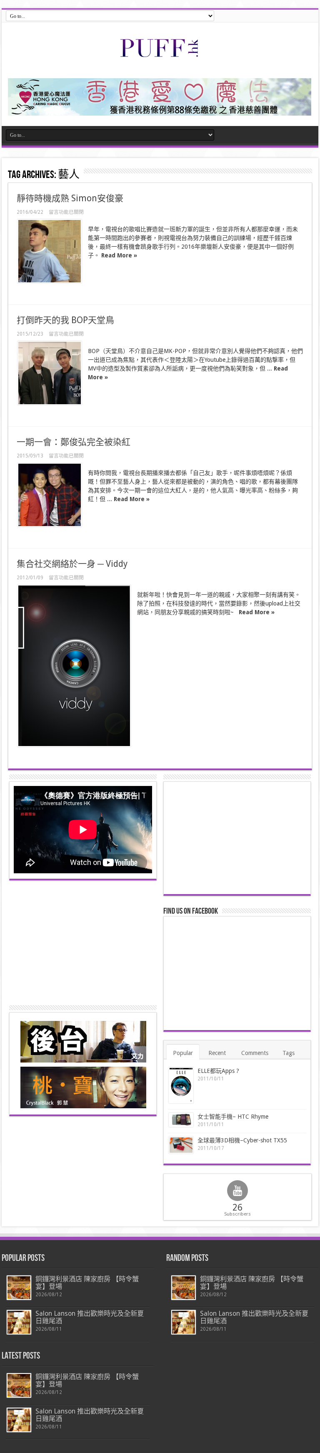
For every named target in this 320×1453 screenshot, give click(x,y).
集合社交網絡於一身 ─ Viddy (72, 563)
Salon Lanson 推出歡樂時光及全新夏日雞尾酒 (89, 1317)
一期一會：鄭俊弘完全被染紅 (73, 442)
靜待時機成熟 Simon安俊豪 (70, 198)
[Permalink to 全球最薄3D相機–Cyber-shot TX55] (181, 1144)
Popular (183, 1053)
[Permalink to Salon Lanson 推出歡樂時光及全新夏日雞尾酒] (19, 1322)
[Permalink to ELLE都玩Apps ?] (181, 1085)
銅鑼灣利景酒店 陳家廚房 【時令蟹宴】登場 (87, 1282)
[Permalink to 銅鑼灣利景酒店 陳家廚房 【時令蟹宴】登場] (19, 1287)
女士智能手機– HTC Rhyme (233, 1116)
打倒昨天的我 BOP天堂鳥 (65, 320)
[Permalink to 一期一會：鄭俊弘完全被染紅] (49, 495)
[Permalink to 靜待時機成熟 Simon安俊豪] (49, 251)
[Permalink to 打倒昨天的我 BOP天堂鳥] (49, 373)
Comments (254, 1053)
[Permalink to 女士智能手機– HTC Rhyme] (181, 1120)
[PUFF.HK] (160, 55)
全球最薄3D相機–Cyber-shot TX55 (242, 1140)
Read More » (119, 255)
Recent (217, 1053)
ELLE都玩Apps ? (218, 1071)
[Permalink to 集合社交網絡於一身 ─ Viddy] (74, 666)
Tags (288, 1053)
